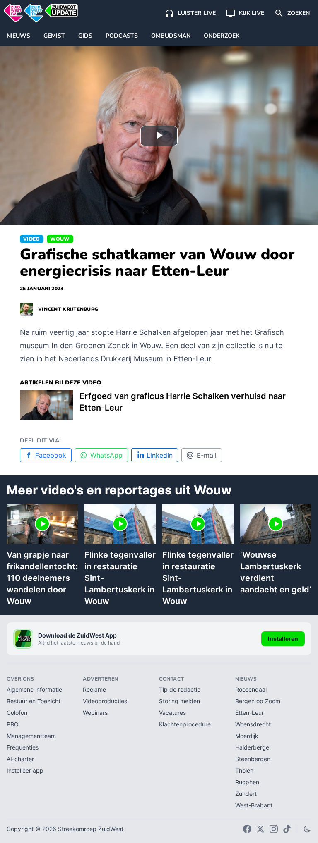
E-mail (207, 455)
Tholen (244, 770)
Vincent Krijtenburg (68, 309)
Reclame (94, 689)
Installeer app (25, 770)
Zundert (246, 793)
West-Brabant (253, 805)
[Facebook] (247, 829)
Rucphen (247, 782)
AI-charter (20, 758)
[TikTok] (287, 829)
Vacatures (172, 712)
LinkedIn (160, 455)
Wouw (60, 239)
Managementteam (31, 735)
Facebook (50, 455)
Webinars (95, 712)
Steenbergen (252, 758)
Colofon (17, 712)
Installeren (283, 638)
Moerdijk (246, 735)
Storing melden (179, 700)
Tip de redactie (179, 689)
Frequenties (23, 747)
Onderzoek (221, 36)
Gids (85, 36)
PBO (13, 724)
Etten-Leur (249, 712)
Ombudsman (170, 36)
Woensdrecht (253, 724)
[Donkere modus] (307, 829)
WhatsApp (106, 455)
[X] (260, 829)
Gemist (54, 36)
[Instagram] (274, 829)
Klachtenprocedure (185, 724)
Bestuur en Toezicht (33, 700)
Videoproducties (105, 700)
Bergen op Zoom (257, 700)
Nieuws (18, 36)
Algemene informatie (34, 689)
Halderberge (252, 747)
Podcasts (122, 36)
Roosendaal (251, 689)
